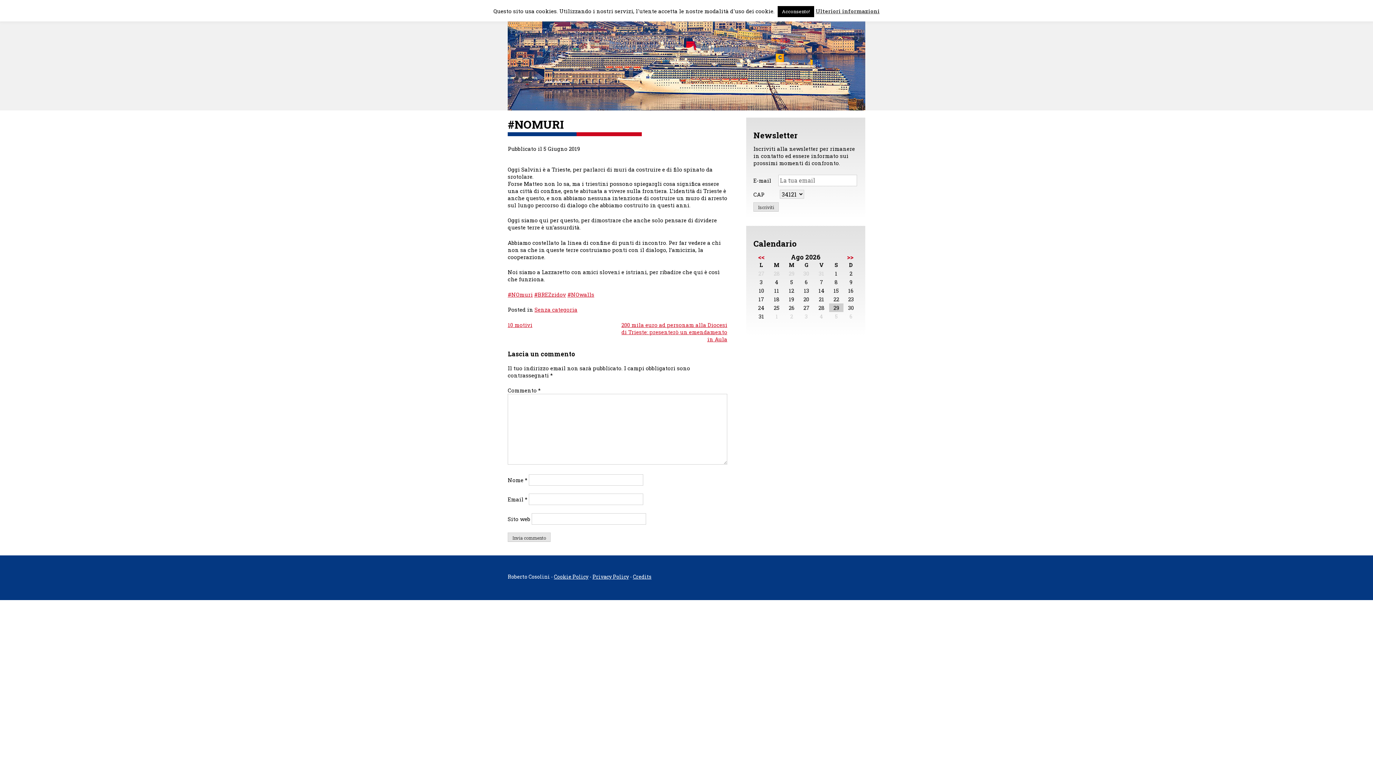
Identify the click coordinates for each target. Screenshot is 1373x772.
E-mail (762, 180)
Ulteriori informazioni (848, 11)
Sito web (519, 519)
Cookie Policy (571, 576)
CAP (758, 194)
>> (850, 257)
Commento (524, 390)
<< (761, 257)
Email (517, 499)
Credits (642, 576)
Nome (517, 480)
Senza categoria (556, 309)
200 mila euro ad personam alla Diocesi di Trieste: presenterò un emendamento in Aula (674, 332)
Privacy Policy (610, 576)
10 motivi (520, 324)
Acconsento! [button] (796, 11)
